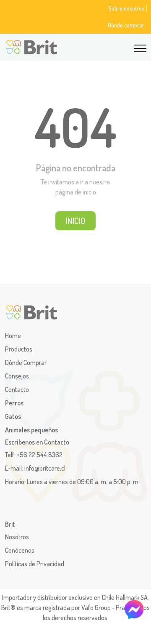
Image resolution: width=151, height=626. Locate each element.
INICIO (75, 220)
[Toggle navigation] (140, 47)
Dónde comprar (126, 25)
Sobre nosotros (126, 8)
